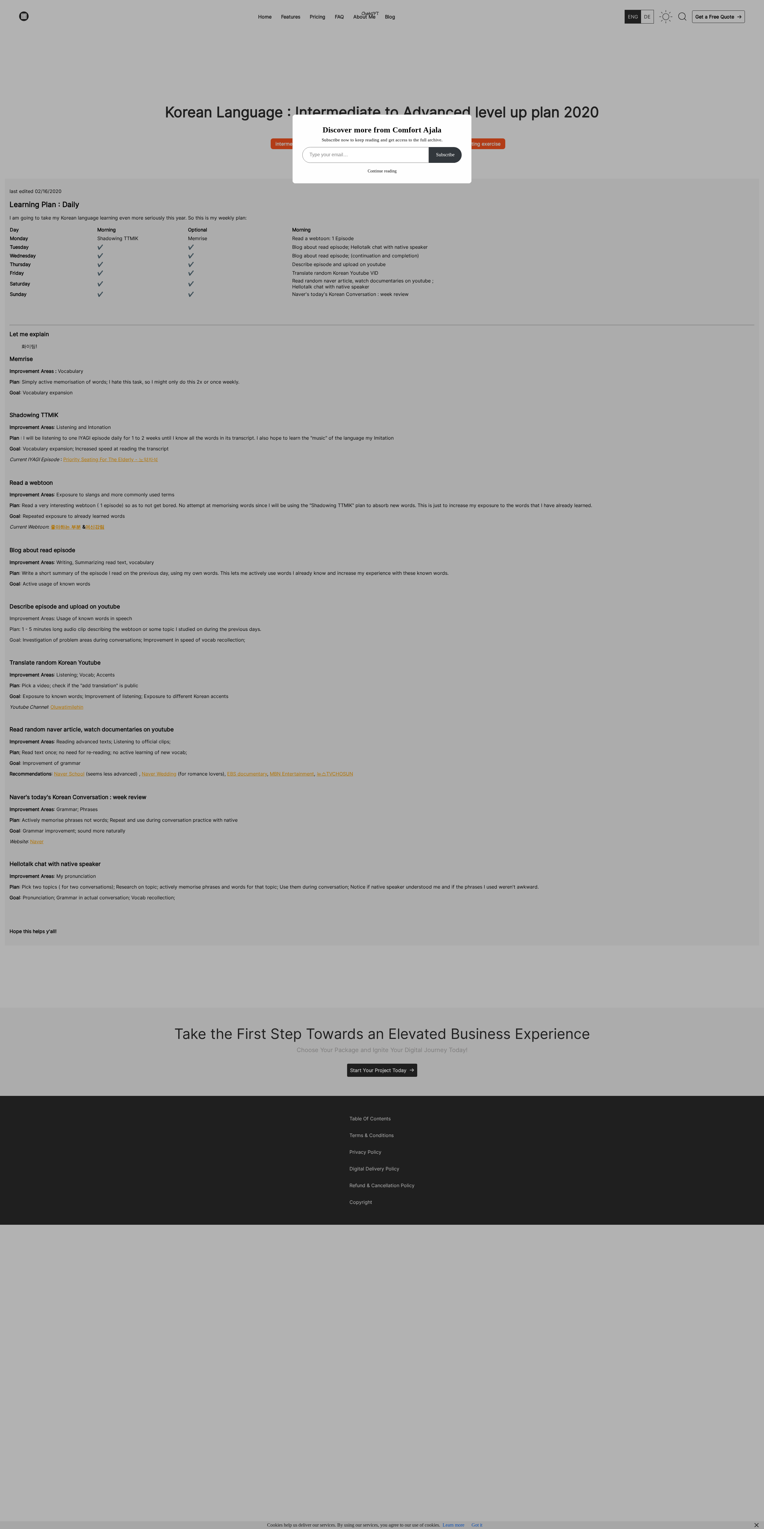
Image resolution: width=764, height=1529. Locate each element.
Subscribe (445, 154)
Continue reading (382, 171)
